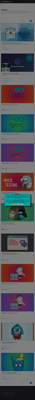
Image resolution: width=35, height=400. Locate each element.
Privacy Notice (15, 201)
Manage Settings (20, 204)
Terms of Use (22, 201)
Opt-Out (24, 202)
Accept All (14, 204)
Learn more (19, 198)
